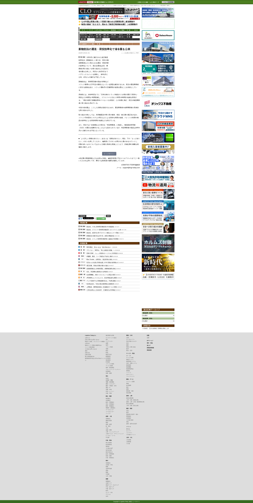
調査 (127, 389)
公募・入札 (121, 37)
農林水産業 (109, 420)
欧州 (107, 490)
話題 (128, 37)
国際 (128, 35)
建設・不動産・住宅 (111, 385)
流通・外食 (109, 389)
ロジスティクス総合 (111, 337)
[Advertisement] (125, 68)
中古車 (107, 437)
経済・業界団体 (110, 454)
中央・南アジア (110, 487)
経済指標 (128, 385)
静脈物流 (108, 356)
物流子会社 (109, 354)
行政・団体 (113, 35)
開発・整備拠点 (110, 406)
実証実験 (128, 393)
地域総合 (108, 463)
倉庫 (107, 343)
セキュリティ (129, 374)
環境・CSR (136, 35)
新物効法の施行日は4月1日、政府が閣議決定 (100, 236)
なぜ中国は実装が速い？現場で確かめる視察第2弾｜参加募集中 (108, 21)
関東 (107, 466)
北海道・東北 (109, 464)
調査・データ (91, 37)
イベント (113, 37)
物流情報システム (131, 361)
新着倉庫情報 (98, 39)
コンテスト (129, 432)
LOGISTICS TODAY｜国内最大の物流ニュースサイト (85, 2)
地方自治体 (109, 450)
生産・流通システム (131, 363)
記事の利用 (88, 354)
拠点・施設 (98, 35)
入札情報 (128, 440)
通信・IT (108, 387)
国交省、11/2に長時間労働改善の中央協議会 (100, 226)
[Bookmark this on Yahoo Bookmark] (95, 218)
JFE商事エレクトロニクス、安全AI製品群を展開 (101, 278)
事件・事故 (83, 39)
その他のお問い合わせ (91, 349)
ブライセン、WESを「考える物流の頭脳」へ (100, 250)
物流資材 (128, 365)
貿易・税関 (109, 373)
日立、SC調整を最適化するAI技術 (97, 271)
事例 (127, 383)
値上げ (91, 39)
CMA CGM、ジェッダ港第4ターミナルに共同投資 (102, 253)
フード (91, 30)
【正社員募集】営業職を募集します (159, 328)
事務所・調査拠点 (110, 408)
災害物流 (108, 358)
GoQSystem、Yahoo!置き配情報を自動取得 (100, 284)
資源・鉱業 (109, 424)
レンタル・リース (110, 435)
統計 (127, 387)
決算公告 (87, 352)
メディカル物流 (110, 364)
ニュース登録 (101, 218)
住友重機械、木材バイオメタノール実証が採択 (101, 275)
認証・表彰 (106, 37)
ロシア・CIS (109, 492)
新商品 (128, 370)
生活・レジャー (110, 391)
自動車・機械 (109, 380)
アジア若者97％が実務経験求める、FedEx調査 (101, 281)
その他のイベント (131, 434)
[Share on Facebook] (79, 218)
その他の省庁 (109, 448)
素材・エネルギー (110, 384)
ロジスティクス (83, 35)
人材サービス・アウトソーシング (115, 433)
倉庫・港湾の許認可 (131, 423)
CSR (127, 337)
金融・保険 (109, 430)
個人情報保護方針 (89, 356)
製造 (107, 422)
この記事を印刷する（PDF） (131, 53)
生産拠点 (108, 400)
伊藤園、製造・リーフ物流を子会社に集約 (99, 256)
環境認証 (128, 416)
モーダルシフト (130, 339)
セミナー (128, 431)
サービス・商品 (83, 37)
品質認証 (128, 418)
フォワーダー (109, 341)
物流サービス (129, 359)
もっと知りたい (109, 153)
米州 (107, 496)
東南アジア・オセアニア (112, 485)
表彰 (127, 422)
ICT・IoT (128, 355)
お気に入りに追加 (143, 2)
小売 (107, 428)
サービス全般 (129, 357)
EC (83, 30)
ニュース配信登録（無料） (163, 5)
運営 (86, 351)
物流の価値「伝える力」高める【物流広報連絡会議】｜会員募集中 (109, 24)
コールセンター (110, 411)
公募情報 (128, 441)
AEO (127, 411)
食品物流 (108, 360)
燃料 (127, 345)
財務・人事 (98, 37)
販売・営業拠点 (110, 402)
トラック (128, 372)
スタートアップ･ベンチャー (113, 369)
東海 (107, 470)
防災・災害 (129, 350)
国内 (121, 35)
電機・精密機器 (110, 382)
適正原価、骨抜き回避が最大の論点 (97, 265)
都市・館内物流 (110, 367)
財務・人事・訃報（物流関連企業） (135, 402)
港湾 (107, 345)
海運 (107, 349)
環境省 (107, 446)
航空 (107, 350)
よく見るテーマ (154, 2)
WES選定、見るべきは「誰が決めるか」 (99, 247)
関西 (107, 472)
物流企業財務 (129, 398)
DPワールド (136, 37)
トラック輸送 (121, 30)
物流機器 (128, 367)
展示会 (128, 429)
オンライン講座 (91, 44)
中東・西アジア (110, 488)
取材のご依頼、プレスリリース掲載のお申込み (109, 5)
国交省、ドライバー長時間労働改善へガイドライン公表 (103, 230)
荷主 (91, 35)
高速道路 (106, 39)
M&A (136, 30)
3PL (107, 339)
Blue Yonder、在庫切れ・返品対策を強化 (99, 259)
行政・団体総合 (110, 457)
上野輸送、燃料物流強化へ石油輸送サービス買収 (101, 287)
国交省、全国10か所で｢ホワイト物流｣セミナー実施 (102, 233)
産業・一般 (106, 35)
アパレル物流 (109, 365)
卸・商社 (108, 426)
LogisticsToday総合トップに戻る (87, 5)
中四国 (107, 474)
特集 (98, 44)
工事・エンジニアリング (112, 432)
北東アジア (109, 483)
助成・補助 (109, 456)
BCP (127, 349)
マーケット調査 (130, 381)
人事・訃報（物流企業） (132, 400)
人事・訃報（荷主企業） (132, 405)
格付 (127, 412)
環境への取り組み (131, 347)
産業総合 (108, 418)
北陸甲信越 (109, 468)
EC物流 (108, 362)
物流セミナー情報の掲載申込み (131, 5)
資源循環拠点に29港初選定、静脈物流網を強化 (101, 268)
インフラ (108, 413)
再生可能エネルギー (131, 341)
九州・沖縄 (109, 476)
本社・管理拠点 (110, 404)
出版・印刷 (109, 393)
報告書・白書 (129, 391)
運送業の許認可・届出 (132, 414)
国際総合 (108, 481)
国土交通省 (109, 442)
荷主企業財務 (129, 403)
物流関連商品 (129, 369)
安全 (127, 343)
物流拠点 (113, 30)
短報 (148, 337)
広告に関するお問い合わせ (148, 5)
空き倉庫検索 (83, 44)
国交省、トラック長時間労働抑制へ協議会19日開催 (102, 239)
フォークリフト (130, 376)
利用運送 (108, 371)
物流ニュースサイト (134, 501)
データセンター (110, 409)
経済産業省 (109, 444)
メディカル (98, 30)
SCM (107, 378)
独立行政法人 (109, 452)
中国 (128, 30)
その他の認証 (129, 420)
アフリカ (108, 494)
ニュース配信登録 (89, 347)
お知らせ (87, 337)
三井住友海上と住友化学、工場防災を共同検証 (101, 290)
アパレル (106, 30)
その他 (128, 443)
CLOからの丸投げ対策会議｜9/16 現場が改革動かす (102, 262)
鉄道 (107, 352)
